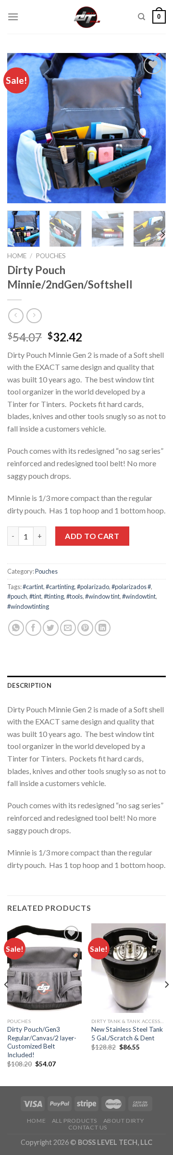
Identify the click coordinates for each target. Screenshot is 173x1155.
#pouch (17, 596)
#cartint (33, 587)
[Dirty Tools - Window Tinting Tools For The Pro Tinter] (86, 17)
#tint (35, 596)
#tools (74, 596)
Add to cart (92, 535)
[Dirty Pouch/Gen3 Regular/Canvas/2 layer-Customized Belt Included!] (44, 968)
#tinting (54, 596)
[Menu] (13, 16)
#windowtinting (28, 606)
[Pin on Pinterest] (85, 628)
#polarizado (93, 587)
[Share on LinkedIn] (103, 628)
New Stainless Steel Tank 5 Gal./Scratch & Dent (127, 1033)
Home (16, 256)
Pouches (51, 256)
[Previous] (22, 128)
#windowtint (139, 596)
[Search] (141, 17)
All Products (74, 1120)
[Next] (150, 128)
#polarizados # (131, 587)
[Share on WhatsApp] (16, 628)
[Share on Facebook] (33, 628)
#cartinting (60, 587)
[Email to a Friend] (68, 628)
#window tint (102, 596)
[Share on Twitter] (51, 628)
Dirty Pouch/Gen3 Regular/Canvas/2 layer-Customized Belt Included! (41, 1042)
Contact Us (87, 1127)
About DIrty (123, 1120)
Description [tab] (29, 685)
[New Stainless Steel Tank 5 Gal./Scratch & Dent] (128, 968)
